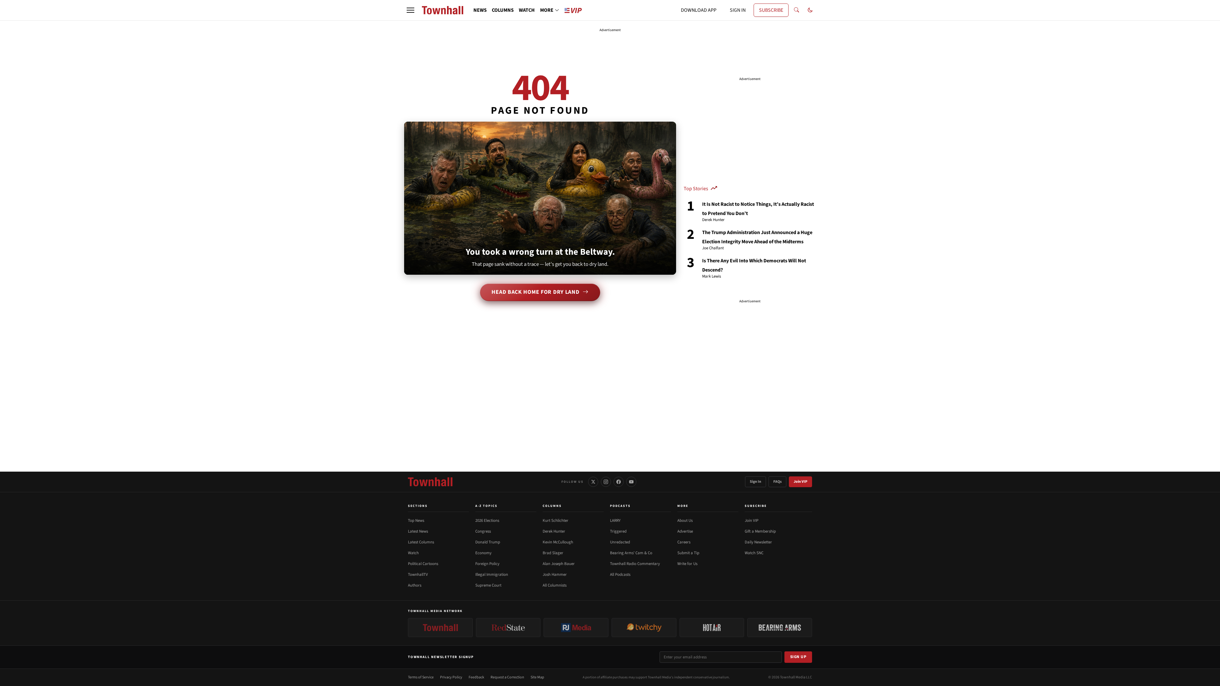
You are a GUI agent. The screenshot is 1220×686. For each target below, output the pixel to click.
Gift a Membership (760, 531)
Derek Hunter (713, 220)
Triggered (618, 531)
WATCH (527, 10)
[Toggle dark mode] (810, 10)
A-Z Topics (486, 506)
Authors (414, 585)
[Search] (796, 10)
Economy (483, 553)
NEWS (480, 10)
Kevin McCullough (558, 542)
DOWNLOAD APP (698, 10)
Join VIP (800, 481)
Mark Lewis (711, 276)
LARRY (615, 520)
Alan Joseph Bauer (559, 564)
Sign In (755, 481)
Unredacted (620, 542)
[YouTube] (631, 482)
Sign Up (798, 657)
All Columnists (554, 585)
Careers (683, 542)
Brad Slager (553, 553)
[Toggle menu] (410, 10)
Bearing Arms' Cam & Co (631, 553)
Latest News (418, 531)
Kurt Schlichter (555, 520)
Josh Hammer (555, 574)
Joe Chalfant (713, 248)
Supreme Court (488, 585)
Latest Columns (421, 542)
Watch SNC (754, 553)
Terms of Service (421, 677)
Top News (416, 520)
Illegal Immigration (491, 574)
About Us (685, 520)
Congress (483, 531)
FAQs (777, 481)
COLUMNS (503, 10)
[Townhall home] (430, 481)
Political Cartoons (423, 564)
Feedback (476, 677)
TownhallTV (418, 574)
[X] (593, 482)
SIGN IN (738, 10)
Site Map (537, 677)
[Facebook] (618, 482)
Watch (413, 553)
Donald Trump (487, 542)
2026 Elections (487, 520)
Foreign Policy (487, 564)
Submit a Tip (688, 553)
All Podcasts (620, 574)
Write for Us (687, 564)
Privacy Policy (451, 677)
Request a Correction (507, 677)
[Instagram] (606, 482)
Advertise (685, 531)
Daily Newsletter (758, 542)
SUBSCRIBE (771, 10)
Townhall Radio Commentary (635, 564)
